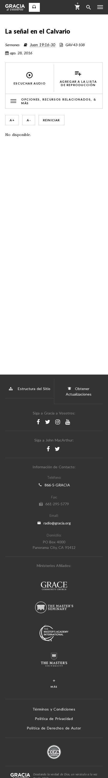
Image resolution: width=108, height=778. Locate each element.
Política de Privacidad (54, 718)
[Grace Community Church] (54, 586)
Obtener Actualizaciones (78, 391)
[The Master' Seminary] (54, 608)
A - (29, 120)
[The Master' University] (54, 660)
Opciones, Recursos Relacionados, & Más (58, 101)
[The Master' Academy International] (54, 634)
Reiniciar (51, 120)
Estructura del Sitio (34, 388)
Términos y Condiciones (54, 709)
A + (12, 120)
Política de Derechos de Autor (54, 728)
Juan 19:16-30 (42, 45)
